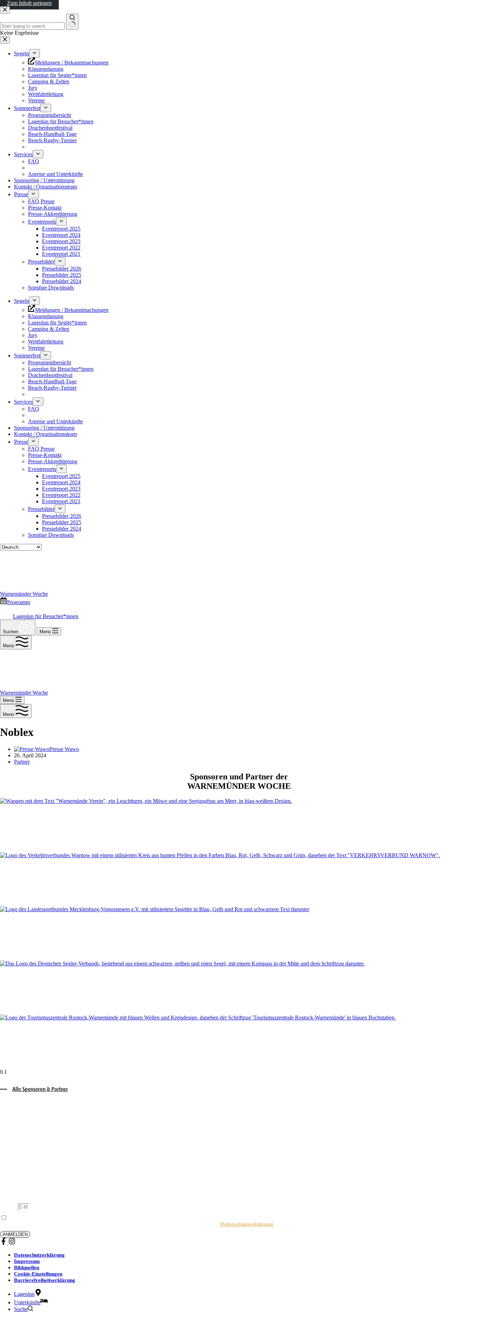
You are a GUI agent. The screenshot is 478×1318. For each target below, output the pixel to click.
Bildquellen (26, 1267)
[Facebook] (4, 1243)
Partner (22, 762)
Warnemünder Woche (24, 594)
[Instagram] (11, 1243)
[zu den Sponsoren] (239, 825)
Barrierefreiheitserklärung (44, 1280)
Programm (18, 602)
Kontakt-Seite (359, 1123)
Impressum (27, 1261)
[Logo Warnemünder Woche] (38, 587)
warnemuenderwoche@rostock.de (58, 1179)
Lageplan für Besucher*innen (45, 616)
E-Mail (9, 1207)
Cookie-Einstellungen (38, 1274)
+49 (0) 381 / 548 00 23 (46, 1172)
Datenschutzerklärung (246, 1224)
